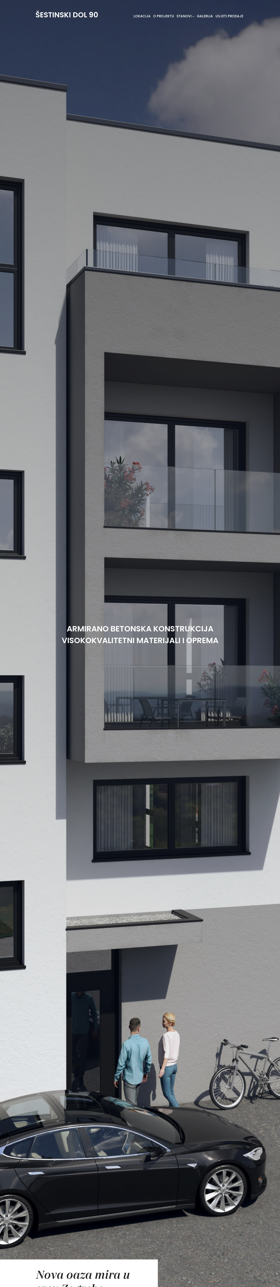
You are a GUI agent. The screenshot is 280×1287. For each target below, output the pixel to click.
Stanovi (184, 16)
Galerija (205, 16)
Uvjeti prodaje (229, 16)
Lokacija (142, 16)
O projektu (163, 16)
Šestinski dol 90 (66, 15)
